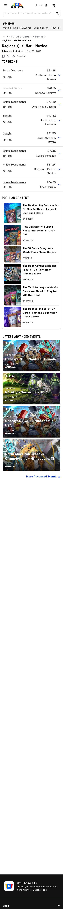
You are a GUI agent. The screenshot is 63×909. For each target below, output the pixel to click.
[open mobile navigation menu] (5, 5)
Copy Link (21, 56)
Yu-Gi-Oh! (9, 23)
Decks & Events (22, 27)
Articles (7, 27)
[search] (28, 13)
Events (26, 37)
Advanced (38, 37)
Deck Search (41, 27)
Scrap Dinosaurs (13, 70)
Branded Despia (12, 88)
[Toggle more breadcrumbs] (3, 37)
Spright (7, 115)
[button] (57, 13)
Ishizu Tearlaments (14, 101)
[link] (17, 5)
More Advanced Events (41, 476)
